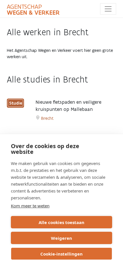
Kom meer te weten (30, 206)
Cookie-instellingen (61, 254)
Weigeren (61, 238)
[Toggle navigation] (108, 9)
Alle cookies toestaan (61, 222)
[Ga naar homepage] (33, 9)
